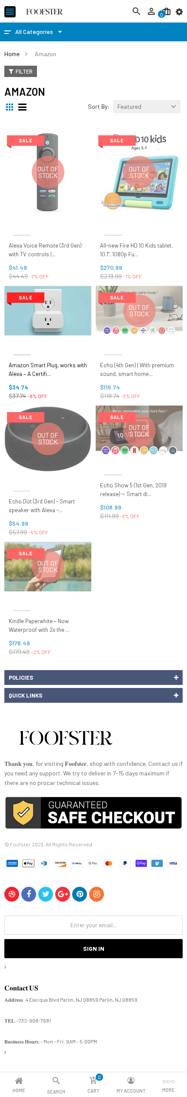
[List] (23, 107)
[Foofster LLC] (65, 739)
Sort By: (99, 106)
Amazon (22, 225)
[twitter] (45, 894)
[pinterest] (79, 894)
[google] (62, 894)
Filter (24, 71)
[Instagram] (96, 894)
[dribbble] (11, 894)
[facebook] (28, 894)
